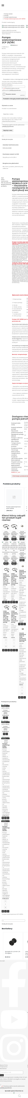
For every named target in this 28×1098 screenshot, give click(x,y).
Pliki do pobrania (6, 183)
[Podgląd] (6, 602)
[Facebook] (14, 984)
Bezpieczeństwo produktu (6, 185)
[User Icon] (19, 1096)
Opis (2, 178)
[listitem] (14, 500)
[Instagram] (14, 1048)
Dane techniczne (4, 180)
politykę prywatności (15, 90)
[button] (7, 139)
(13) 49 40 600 (7, 148)
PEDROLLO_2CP (15, 472)
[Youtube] (14, 1019)
